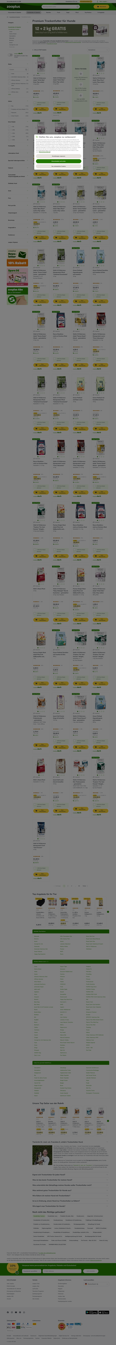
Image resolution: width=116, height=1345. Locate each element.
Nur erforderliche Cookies (59, 166)
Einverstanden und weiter (59, 161)
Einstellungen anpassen (58, 156)
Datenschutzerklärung (44, 152)
